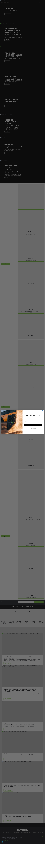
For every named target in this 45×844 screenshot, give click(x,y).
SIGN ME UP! (33, 424)
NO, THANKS (33, 428)
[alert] (2, 842)
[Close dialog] (42, 411)
